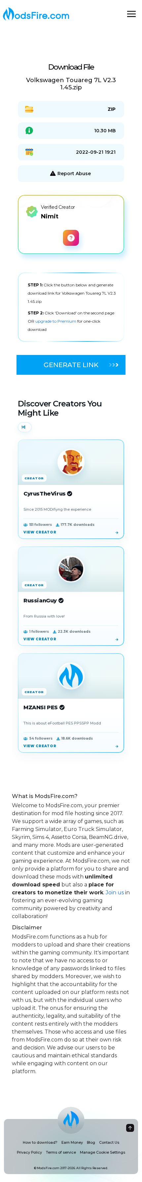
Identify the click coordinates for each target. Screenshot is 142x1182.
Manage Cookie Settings (102, 1152)
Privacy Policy (29, 1152)
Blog (91, 1142)
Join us (115, 892)
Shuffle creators (25, 427)
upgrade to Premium (56, 321)
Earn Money (72, 1142)
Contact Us (109, 1142)
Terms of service (61, 1152)
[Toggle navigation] (131, 13)
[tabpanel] (71, 307)
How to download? (40, 1142)
